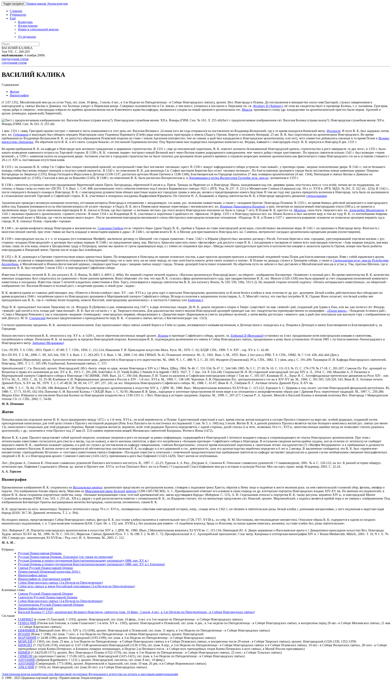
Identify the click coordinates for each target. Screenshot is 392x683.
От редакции (27, 36)
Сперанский (37, 318)
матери (131, 491)
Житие (14, 91)
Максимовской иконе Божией (105, 491)
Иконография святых (32, 575)
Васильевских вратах (87, 487)
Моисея (247, 109)
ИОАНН (24, 634)
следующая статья (14, 62)
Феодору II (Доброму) (268, 106)
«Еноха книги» (337, 310)
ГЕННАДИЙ (27, 623)
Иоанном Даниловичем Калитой (242, 206)
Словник (16, 11)
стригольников (316, 196)
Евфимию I (195, 300)
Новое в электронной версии (38, 29)
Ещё (13, 18)
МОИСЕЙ (25, 641)
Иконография (19, 95)
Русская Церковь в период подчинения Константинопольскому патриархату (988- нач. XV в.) (83, 560)
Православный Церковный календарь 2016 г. (49, 571)
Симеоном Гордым (110, 228)
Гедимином (20, 134)
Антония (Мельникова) (48, 343)
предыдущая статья (15, 59)
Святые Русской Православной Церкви (45, 568)
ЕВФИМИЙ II (28, 630)
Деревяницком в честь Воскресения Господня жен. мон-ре (228, 178)
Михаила (300, 210)
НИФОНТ (25, 645)
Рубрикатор (18, 14)
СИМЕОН (25, 656)
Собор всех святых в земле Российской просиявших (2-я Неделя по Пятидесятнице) (76, 586)
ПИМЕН (24, 652)
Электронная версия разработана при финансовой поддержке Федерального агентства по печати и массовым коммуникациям (90, 674)
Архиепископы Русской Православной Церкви (51, 604)
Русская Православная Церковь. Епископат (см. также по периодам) (65, 557)
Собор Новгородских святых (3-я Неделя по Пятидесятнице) (60, 582)
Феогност (333, 131)
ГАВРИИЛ (25, 619)
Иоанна (163, 335)
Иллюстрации (28, 25)
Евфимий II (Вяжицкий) (247, 335)
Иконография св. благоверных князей (44, 579)
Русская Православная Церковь (40, 553)
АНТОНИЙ (26, 660)
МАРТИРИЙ (27, 637)
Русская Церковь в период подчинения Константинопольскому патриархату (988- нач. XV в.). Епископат (91, 564)
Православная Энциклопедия (47, 3)
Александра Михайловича (366, 210)
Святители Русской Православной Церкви (47, 597)
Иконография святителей (35, 608)
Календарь (25, 22)
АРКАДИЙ (26, 667)
